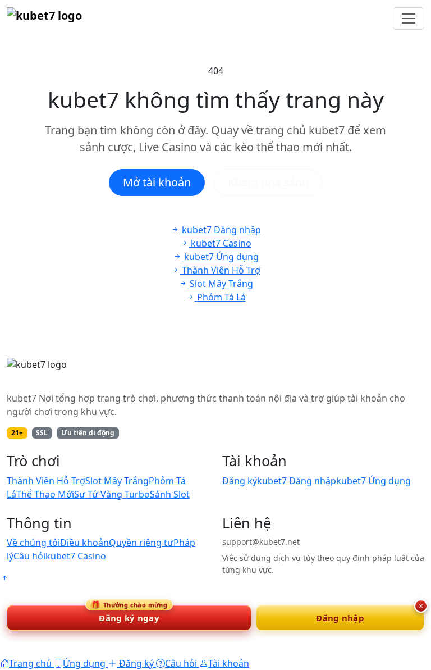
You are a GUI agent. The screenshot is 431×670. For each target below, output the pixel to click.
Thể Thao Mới (45, 494)
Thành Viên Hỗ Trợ (46, 481)
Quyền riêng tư (141, 542)
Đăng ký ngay (129, 614)
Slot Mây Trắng (117, 481)
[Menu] (408, 18)
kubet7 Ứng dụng (373, 481)
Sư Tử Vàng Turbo (112, 494)
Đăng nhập (340, 617)
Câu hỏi (29, 556)
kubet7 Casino (75, 556)
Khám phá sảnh (268, 182)
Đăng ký (239, 481)
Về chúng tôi (33, 542)
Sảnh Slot (170, 494)
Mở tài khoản (157, 182)
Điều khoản (84, 542)
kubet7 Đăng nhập (296, 481)
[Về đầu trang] (4, 578)
